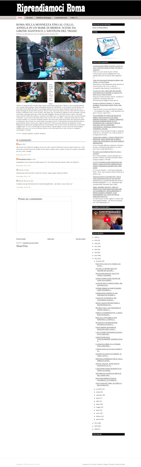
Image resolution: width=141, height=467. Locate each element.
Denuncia (30, 133)
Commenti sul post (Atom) (30, 243)
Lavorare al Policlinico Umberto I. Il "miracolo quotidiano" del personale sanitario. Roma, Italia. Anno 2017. (107, 105)
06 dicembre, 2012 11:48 (23, 165)
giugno (98, 404)
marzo (98, 413)
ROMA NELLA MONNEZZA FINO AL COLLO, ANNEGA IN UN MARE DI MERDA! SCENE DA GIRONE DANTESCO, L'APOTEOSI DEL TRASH (46, 28)
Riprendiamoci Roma (24, 159)
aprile (98, 410)
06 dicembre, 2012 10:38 (23, 155)
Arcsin (91, 464)
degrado (24, 133)
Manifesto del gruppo (43, 18)
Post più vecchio (80, 239)
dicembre (99, 261)
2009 (96, 429)
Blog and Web (120, 464)
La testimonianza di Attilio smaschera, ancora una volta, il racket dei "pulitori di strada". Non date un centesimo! (108, 67)
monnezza (42, 133)
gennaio (98, 419)
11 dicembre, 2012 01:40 (23, 187)
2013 (96, 255)
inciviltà (36, 133)
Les (19, 144)
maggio (98, 407)
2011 (96, 423)
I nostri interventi (61, 18)
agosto (98, 398)
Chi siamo (29, 18)
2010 (96, 426)
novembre (99, 389)
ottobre (98, 392)
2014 (96, 252)
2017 (96, 246)
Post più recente (21, 239)
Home (20, 18)
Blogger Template (109, 464)
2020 (96, 237)
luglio (98, 401)
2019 (96, 240)
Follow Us (73, 18)
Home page (50, 239)
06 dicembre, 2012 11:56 (23, 176)
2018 (96, 243)
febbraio (98, 416)
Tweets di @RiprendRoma (100, 27)
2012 (96, 258)
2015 (96, 249)
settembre (99, 395)
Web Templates (97, 464)
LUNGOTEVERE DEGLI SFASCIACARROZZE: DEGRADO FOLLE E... (109, 339)
